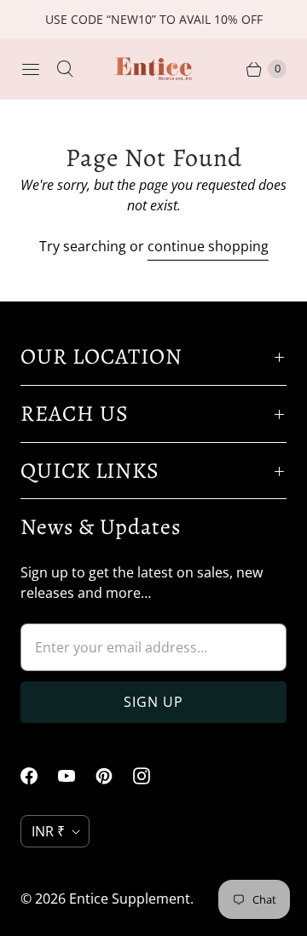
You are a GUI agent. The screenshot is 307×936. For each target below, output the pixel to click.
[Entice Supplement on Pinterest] (114, 776)
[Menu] (31, 69)
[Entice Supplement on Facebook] (39, 776)
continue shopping (208, 246)
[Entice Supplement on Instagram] (152, 776)
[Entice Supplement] (153, 69)
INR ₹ (48, 831)
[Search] (65, 69)
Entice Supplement (129, 898)
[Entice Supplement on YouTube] (77, 776)
